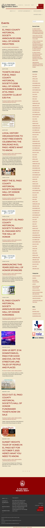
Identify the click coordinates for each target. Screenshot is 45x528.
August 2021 (35, 134)
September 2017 (36, 215)
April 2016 (34, 253)
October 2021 (35, 130)
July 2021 (34, 136)
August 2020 (35, 152)
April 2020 (35, 159)
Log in (34, 309)
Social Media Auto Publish (17, 527)
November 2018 (36, 185)
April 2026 (35, 78)
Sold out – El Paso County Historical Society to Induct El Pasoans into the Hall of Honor (12, 228)
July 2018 (34, 194)
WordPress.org (36, 316)
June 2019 (34, 179)
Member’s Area (37, 14)
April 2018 (34, 201)
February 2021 (36, 141)
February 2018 (36, 203)
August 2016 (35, 244)
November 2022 (36, 110)
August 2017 (35, 217)
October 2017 (35, 212)
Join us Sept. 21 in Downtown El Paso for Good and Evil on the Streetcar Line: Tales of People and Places (11, 359)
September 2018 (36, 190)
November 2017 (36, 210)
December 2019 (36, 168)
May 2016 (34, 250)
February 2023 (36, 103)
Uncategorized (14, 47)
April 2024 (35, 80)
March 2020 (35, 161)
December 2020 (36, 143)
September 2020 (36, 150)
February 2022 (36, 125)
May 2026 (34, 76)
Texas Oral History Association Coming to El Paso (37, 37)
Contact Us (41, 503)
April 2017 (34, 226)
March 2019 (35, 183)
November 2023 (36, 85)
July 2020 (34, 154)
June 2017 (34, 221)
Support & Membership (24, 11)
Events (9, 47)
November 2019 (36, 170)
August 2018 (35, 192)
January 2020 (35, 165)
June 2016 (34, 248)
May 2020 (34, 156)
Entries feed (35, 311)
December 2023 (36, 83)
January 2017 (35, 232)
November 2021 (36, 127)
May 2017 (34, 223)
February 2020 (36, 163)
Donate (41, 5)
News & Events (37, 11)
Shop (42, 505)
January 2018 (35, 206)
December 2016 (36, 235)
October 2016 (35, 239)
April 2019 (34, 181)
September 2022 (36, 114)
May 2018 (34, 199)
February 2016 (36, 257)
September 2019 (36, 174)
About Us (12, 11)
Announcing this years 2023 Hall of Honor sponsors (12, 267)
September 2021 (36, 132)
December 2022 (36, 107)
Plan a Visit (37, 505)
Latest (12, 100)
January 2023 (35, 105)
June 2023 (34, 96)
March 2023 (35, 101)
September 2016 (36, 241)
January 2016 (35, 259)
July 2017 (34, 219)
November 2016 (36, 237)
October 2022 (36, 112)
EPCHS (4, 47)
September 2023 (36, 89)
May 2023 (34, 98)
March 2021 (35, 139)
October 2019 (35, 172)
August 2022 (35, 116)
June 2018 (34, 197)
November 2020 (36, 145)
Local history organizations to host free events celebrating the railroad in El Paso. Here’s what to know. (12, 141)
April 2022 (35, 121)
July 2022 (34, 118)
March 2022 (35, 123)
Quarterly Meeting (37, 296)
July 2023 (34, 94)
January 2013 (35, 268)
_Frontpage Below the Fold (9, 102)
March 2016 (35, 255)
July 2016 (34, 246)
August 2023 (35, 92)
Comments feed (36, 313)
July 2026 (34, 74)
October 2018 (35, 188)
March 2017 (35, 228)
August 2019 (35, 177)
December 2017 (36, 208)
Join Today (40, 7)
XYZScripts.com (29, 527)
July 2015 (34, 266)
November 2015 (36, 261)
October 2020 (36, 147)
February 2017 (36, 230)
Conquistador (36, 275)
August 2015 (35, 264)
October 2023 (36, 87)
